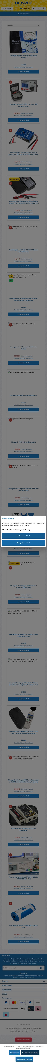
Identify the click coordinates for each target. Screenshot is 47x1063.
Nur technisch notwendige (30, 1053)
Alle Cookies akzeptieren (24, 1059)
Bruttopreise (23, 536)
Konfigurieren (14, 1053)
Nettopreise (23, 543)
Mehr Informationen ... (25, 1048)
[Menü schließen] (44, 518)
